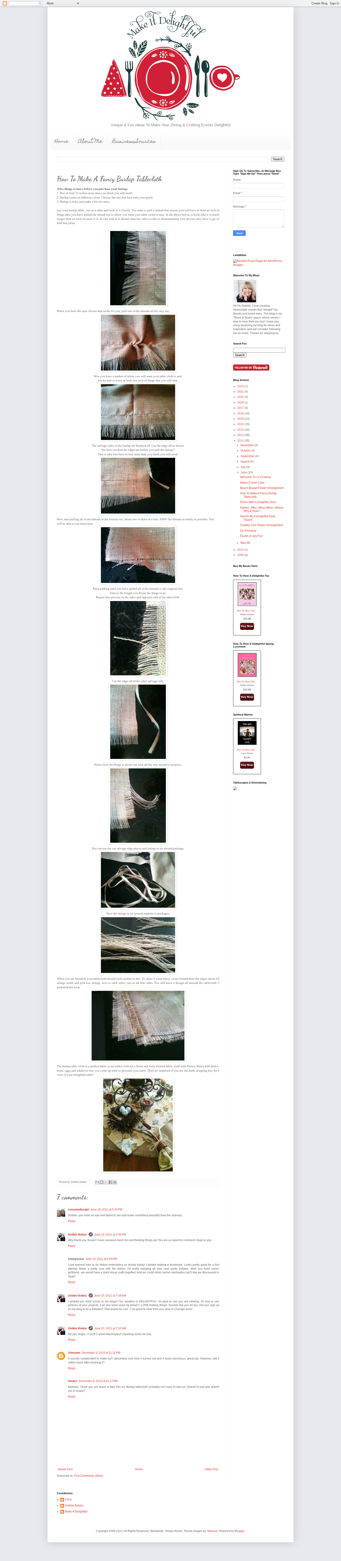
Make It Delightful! (76, 1511)
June (244, 472)
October (246, 450)
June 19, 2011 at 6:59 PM (101, 1259)
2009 (240, 555)
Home (61, 142)
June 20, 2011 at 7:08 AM (110, 1295)
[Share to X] (106, 1182)
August (245, 461)
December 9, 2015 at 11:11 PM (101, 1352)
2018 (240, 402)
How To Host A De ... (247, 610)
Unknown (74, 1352)
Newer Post (65, 1469)
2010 (240, 549)
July (243, 467)
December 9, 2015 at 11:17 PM (98, 1381)
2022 (240, 391)
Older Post (211, 1469)
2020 (240, 397)
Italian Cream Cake (252, 482)
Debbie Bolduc (77, 1234)
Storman (212, 1531)
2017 (240, 408)
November (247, 445)
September (248, 456)
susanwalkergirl (78, 1209)
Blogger (239, 1531)
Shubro (72, 1381)
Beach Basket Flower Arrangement (262, 488)
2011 (240, 440)
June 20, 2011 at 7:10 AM (110, 1328)
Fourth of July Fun (251, 536)
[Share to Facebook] (110, 1182)
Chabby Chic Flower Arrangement (261, 525)
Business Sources (134, 142)
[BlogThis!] (101, 1182)
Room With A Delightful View (258, 502)
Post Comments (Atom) (88, 1475)
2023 (240, 386)
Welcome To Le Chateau (255, 477)
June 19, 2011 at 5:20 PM (106, 1209)
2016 (240, 413)
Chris (68, 1499)
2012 (240, 435)
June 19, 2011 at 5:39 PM (110, 1234)
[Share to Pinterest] (115, 1182)
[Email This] (97, 1182)
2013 (240, 429)
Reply (71, 1221)
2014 (240, 424)
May (244, 542)
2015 (240, 418)
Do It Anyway (248, 530)
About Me (90, 142)
